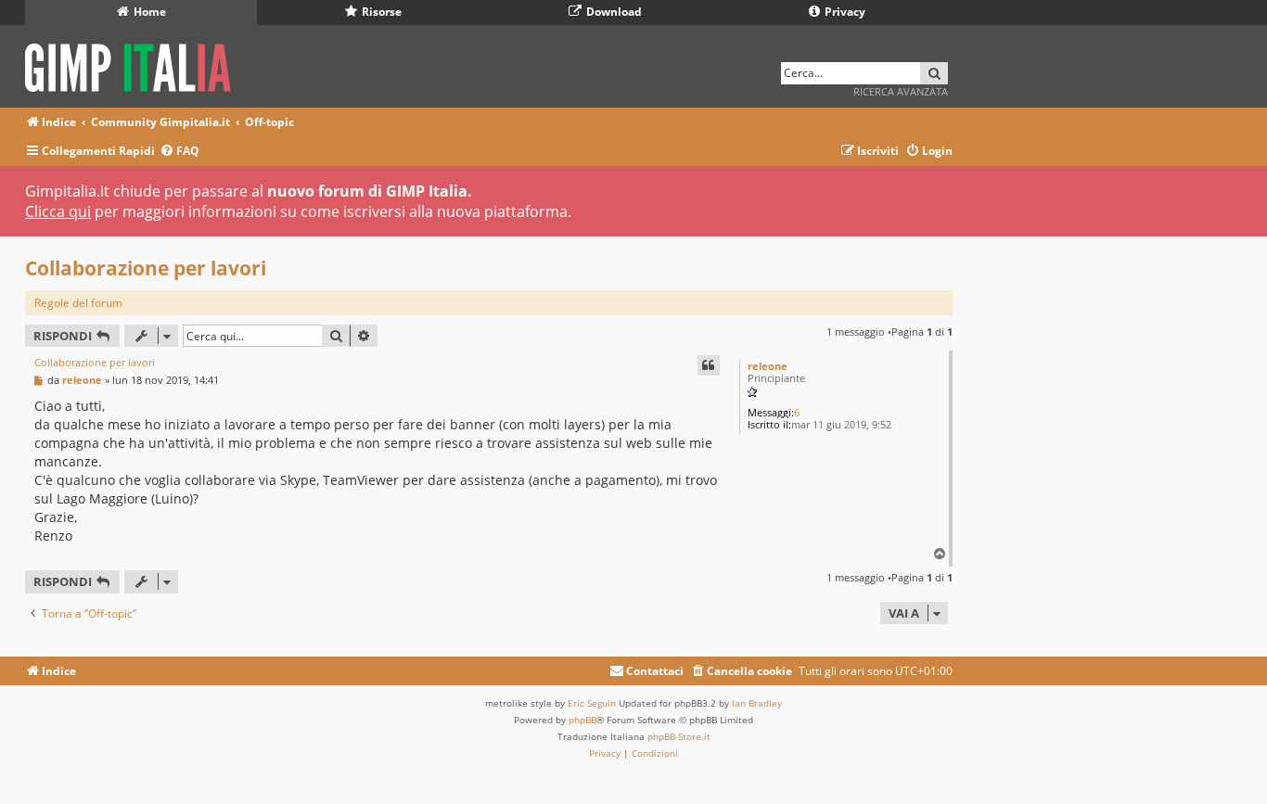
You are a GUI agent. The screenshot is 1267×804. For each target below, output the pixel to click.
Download (612, 11)
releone (767, 366)
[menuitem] (179, 151)
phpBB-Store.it (678, 736)
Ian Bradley (757, 702)
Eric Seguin (592, 702)
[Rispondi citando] (708, 365)
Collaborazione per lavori (145, 268)
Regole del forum (78, 303)
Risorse (380, 11)
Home (148, 11)
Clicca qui (58, 211)
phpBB (582, 719)
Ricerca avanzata (900, 91)
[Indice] (134, 64)
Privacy (843, 11)
